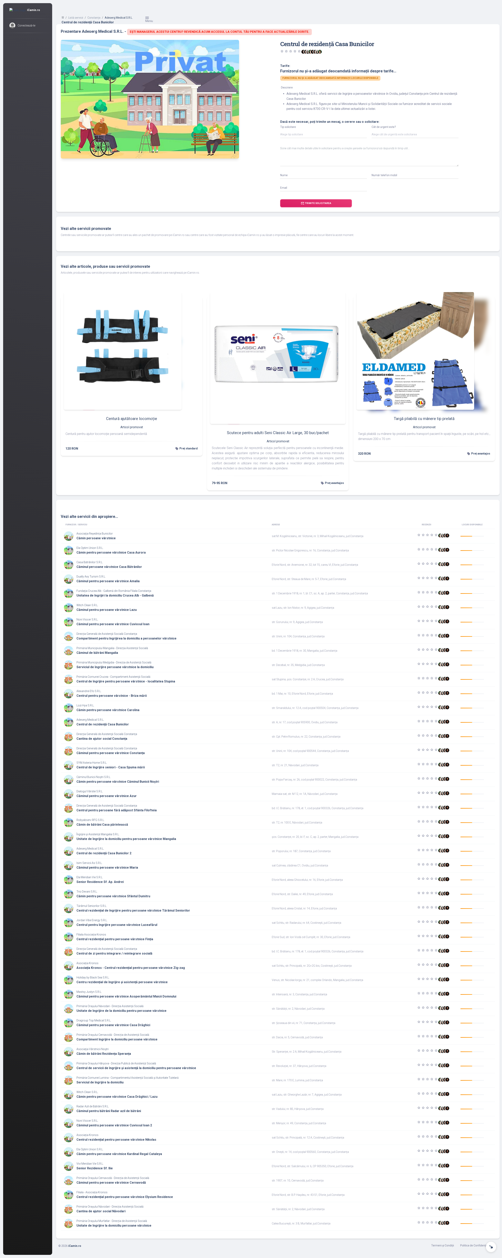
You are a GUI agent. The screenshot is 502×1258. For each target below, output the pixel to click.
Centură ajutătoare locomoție (131, 418)
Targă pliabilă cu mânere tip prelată (424, 418)
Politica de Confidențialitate (477, 1245)
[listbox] (323, 135)
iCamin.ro (74, 1245)
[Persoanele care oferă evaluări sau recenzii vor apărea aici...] (319, 51)
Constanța (93, 17)
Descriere (287, 87)
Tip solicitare (288, 126)
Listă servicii (75, 17)
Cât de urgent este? (384, 126)
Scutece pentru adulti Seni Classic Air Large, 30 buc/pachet (278, 432)
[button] (27, 25)
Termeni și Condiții (442, 1245)
